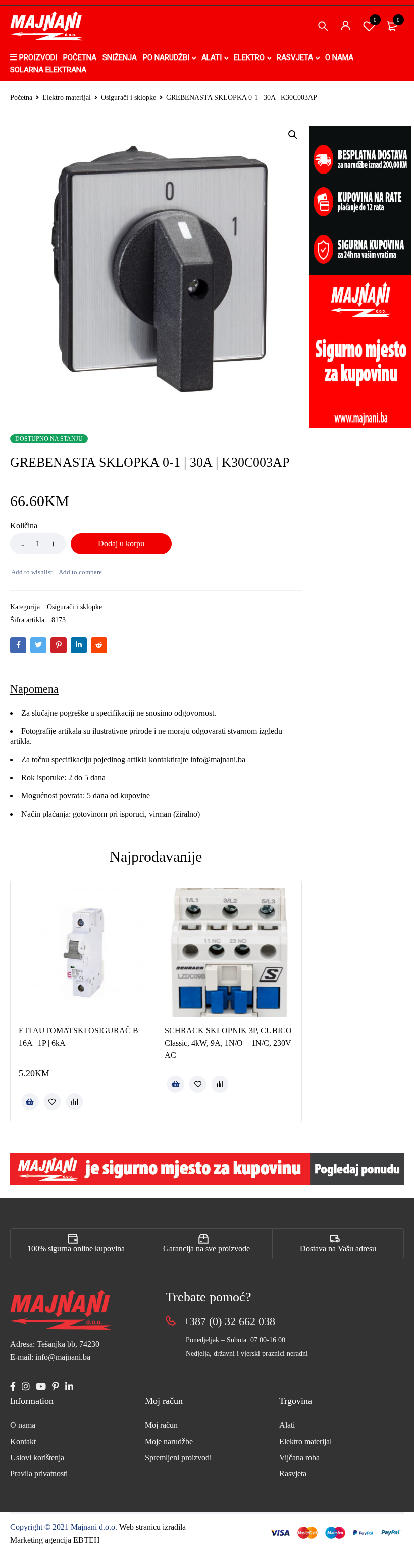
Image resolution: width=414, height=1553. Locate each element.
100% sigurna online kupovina (76, 1248)
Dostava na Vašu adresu (338, 1248)
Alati (287, 1425)
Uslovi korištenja (37, 1457)
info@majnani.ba (216, 759)
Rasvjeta (292, 1473)
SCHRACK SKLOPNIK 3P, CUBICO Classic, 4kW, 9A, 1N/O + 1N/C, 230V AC (228, 1042)
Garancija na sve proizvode (206, 1248)
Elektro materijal (66, 97)
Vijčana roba (299, 1457)
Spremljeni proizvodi (178, 1457)
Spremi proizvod (375, 20)
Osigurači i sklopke (128, 97)
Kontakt (23, 1441)
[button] (293, 135)
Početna (21, 97)
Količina (23, 525)
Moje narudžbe (169, 1441)
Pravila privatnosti (39, 1473)
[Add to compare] (80, 572)
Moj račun (161, 1425)
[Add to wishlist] (31, 572)
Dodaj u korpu (121, 543)
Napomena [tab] (34, 688)
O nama (22, 1425)
